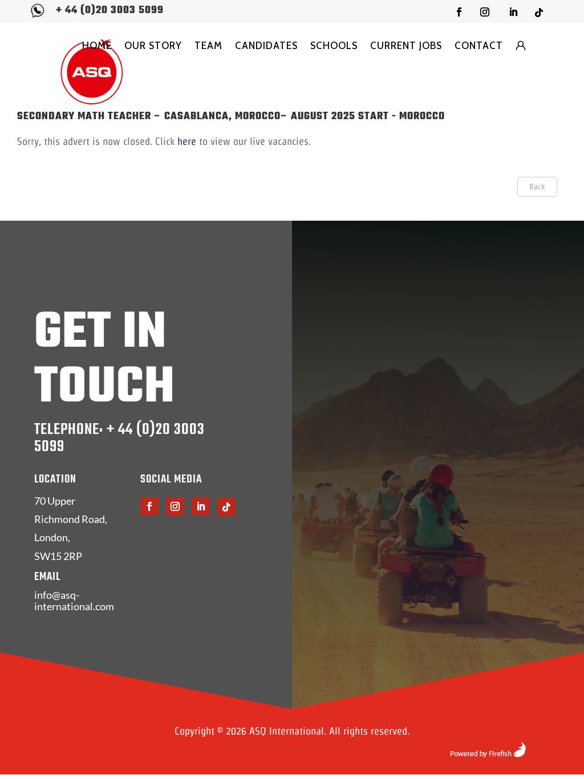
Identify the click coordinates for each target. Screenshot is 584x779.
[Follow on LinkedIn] (513, 12)
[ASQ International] (91, 71)
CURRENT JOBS (406, 45)
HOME (97, 45)
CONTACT (479, 45)
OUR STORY (153, 45)
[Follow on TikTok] (539, 12)
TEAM (208, 45)
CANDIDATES (266, 45)
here (186, 141)
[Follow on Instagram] (485, 12)
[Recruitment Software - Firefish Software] (488, 753)
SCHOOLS (334, 45)
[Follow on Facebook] (459, 12)
